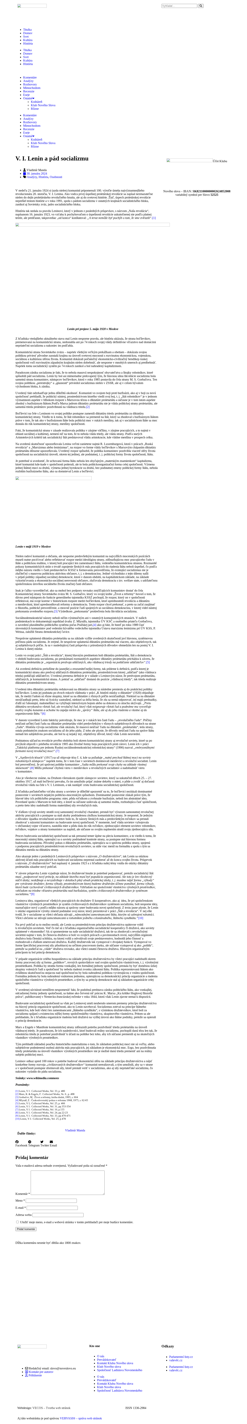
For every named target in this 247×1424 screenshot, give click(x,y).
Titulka (27, 29)
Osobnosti (56, 177)
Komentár (22, 1193)
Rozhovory (30, 84)
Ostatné (27, 98)
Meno (20, 1200)
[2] (88, 407)
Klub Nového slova (109, 1366)
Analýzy (28, 81)
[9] (32, 894)
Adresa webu (23, 1214)
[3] (56, 611)
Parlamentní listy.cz (181, 1356)
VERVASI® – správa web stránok (81, 1418)
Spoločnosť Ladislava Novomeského (119, 1370)
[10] (140, 918)
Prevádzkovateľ (106, 1359)
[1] (154, 217)
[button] (21, 1143)
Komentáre (30, 77)
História (28, 43)
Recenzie (28, 91)
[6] (43, 713)
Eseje (26, 94)
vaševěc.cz (175, 1360)
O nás (100, 1356)
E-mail (20, 1207)
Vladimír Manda (75, 1130)
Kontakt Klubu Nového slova (115, 1363)
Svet (26, 36)
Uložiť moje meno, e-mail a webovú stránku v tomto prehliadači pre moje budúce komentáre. (76, 1222)
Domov (27, 33)
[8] (32, 768)
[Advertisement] (86, 1295)
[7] (57, 751)
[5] (148, 662)
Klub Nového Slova (43, 105)
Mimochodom (31, 87)
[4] (94, 624)
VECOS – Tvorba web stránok (51, 1408)
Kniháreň (36, 101)
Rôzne (35, 108)
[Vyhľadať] (201, 6)
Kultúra (27, 40)
